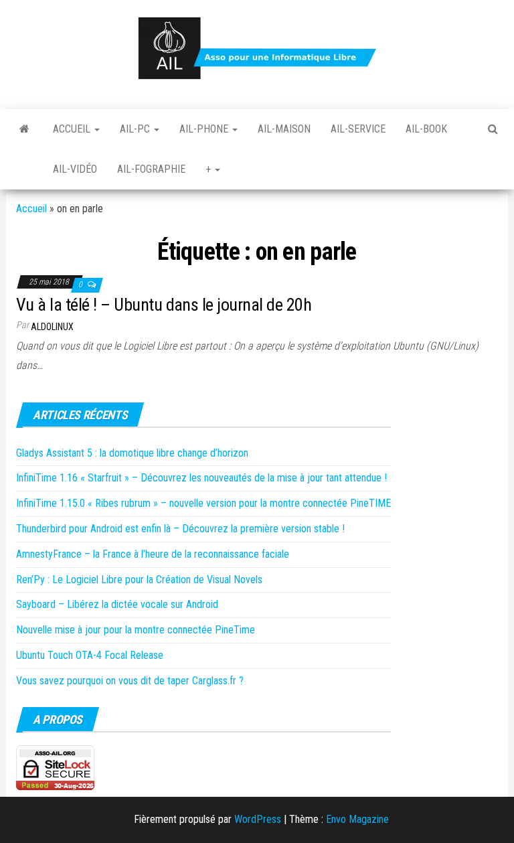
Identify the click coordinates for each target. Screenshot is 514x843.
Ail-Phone (205, 129)
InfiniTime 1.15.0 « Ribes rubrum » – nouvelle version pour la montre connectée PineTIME (203, 503)
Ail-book (426, 129)
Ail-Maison (284, 129)
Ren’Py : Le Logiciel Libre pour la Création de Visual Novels (139, 579)
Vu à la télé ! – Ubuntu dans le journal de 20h (163, 305)
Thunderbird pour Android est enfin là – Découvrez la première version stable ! (180, 528)
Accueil (73, 129)
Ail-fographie (151, 169)
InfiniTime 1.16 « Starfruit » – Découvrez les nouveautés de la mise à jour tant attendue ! (201, 477)
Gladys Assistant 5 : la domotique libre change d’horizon (132, 453)
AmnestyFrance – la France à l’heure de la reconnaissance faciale (152, 554)
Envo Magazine (357, 819)
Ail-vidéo (75, 169)
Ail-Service (358, 129)
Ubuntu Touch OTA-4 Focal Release (89, 655)
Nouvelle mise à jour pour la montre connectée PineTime (135, 629)
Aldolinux (52, 326)
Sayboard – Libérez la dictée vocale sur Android (117, 604)
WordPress (257, 819)
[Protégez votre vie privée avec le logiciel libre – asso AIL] (24, 129)
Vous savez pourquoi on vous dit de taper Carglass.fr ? (130, 680)
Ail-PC (136, 129)
